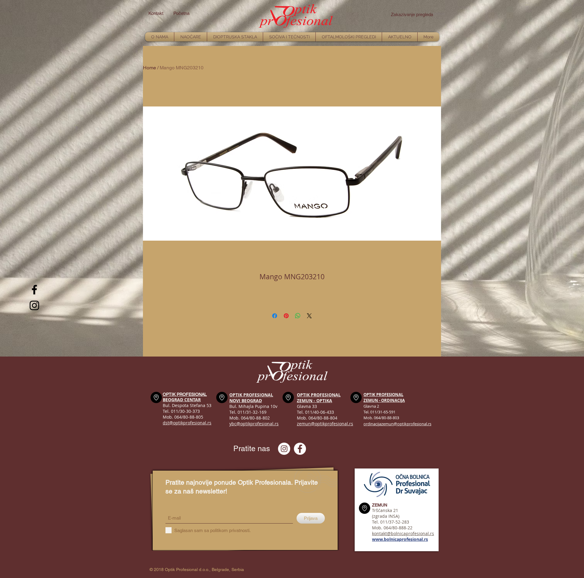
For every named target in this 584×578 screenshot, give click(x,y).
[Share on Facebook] (274, 315)
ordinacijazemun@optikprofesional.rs (397, 424)
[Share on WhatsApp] (297, 315)
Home (149, 68)
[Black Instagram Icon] (34, 305)
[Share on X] (309, 315)
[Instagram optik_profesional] (284, 449)
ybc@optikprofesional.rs (254, 424)
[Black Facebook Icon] (34, 289)
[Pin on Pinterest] (286, 315)
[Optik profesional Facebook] (300, 449)
